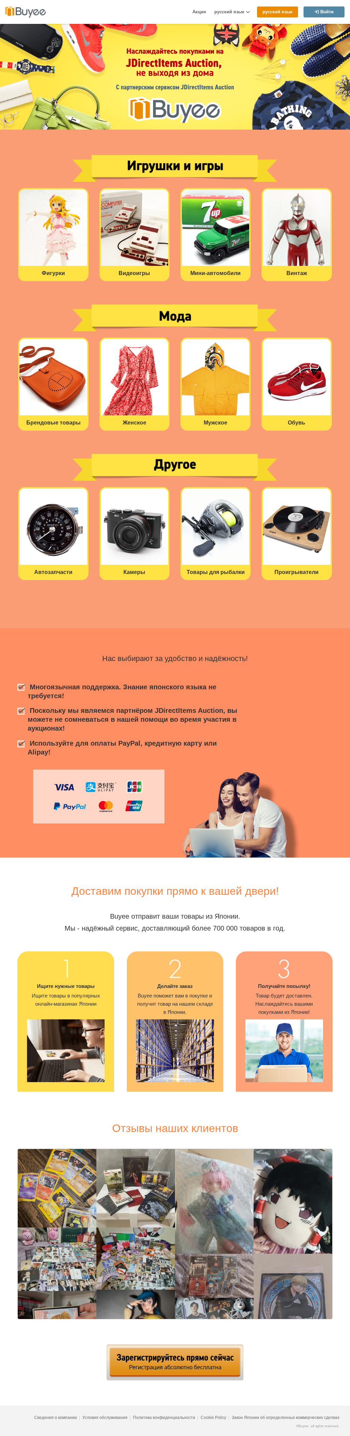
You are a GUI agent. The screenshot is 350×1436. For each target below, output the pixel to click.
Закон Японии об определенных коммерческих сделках (285, 1418)
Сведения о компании (55, 1418)
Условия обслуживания (104, 1418)
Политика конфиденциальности (164, 1418)
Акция (199, 11)
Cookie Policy (213, 1418)
